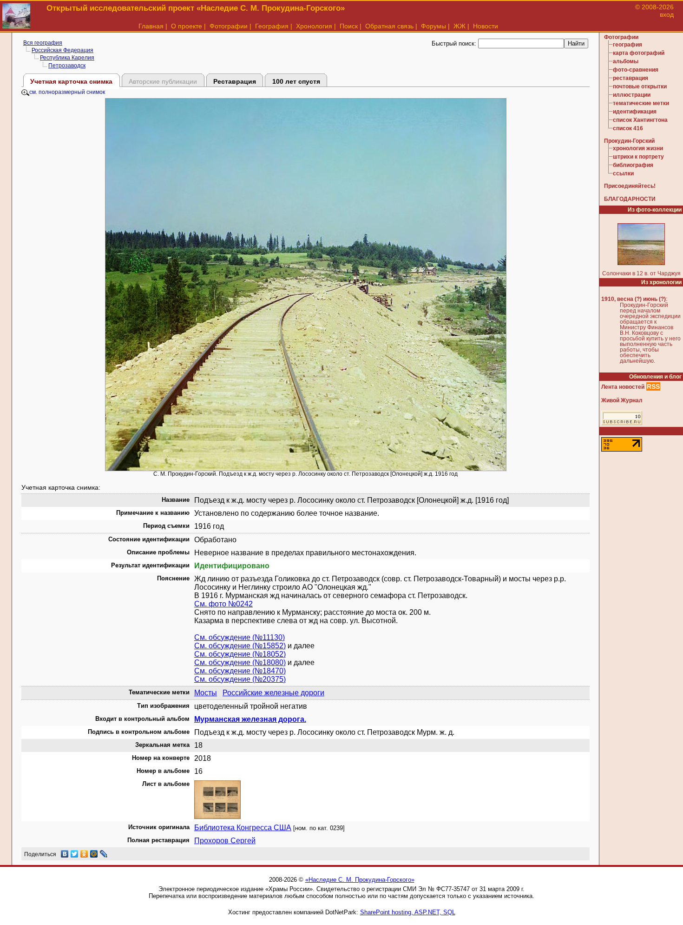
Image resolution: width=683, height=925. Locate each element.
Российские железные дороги (273, 693)
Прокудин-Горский (629, 141)
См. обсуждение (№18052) (240, 654)
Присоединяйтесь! (630, 186)
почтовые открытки (640, 86)
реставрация (630, 78)
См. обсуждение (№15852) (240, 646)
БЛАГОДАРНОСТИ (630, 199)
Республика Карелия (67, 57)
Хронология (314, 26)
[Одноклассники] (84, 854)
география (627, 44)
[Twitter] (74, 854)
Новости (485, 26)
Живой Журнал (622, 400)
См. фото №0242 (223, 604)
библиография (633, 165)
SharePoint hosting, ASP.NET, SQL (407, 912)
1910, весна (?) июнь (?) (633, 299)
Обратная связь (389, 26)
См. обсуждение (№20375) (240, 679)
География (272, 26)
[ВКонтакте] (65, 854)
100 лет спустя (296, 81)
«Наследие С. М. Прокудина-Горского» (359, 879)
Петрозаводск (66, 65)
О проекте (186, 26)
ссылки (623, 173)
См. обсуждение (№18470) (240, 671)
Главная (151, 26)
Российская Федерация (62, 50)
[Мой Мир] (94, 854)
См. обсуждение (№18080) (240, 662)
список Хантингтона (640, 120)
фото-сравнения (635, 70)
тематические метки (641, 103)
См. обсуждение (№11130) (239, 637)
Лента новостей (622, 387)
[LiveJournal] (104, 854)
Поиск (349, 26)
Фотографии (229, 26)
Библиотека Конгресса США (242, 828)
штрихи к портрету (638, 157)
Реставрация (234, 81)
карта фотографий (638, 53)
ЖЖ (459, 26)
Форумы (433, 26)
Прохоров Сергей (225, 841)
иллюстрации (631, 95)
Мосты (205, 693)
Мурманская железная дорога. (250, 719)
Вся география (42, 43)
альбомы (625, 61)
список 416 (628, 128)
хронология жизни (638, 148)
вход (667, 14)
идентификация (635, 111)
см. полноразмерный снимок (67, 92)
